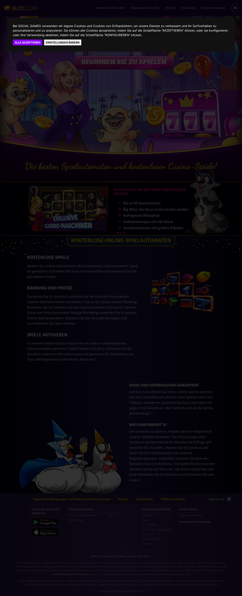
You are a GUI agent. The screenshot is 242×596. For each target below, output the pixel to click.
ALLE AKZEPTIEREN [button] (27, 42)
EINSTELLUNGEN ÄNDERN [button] (62, 42)
